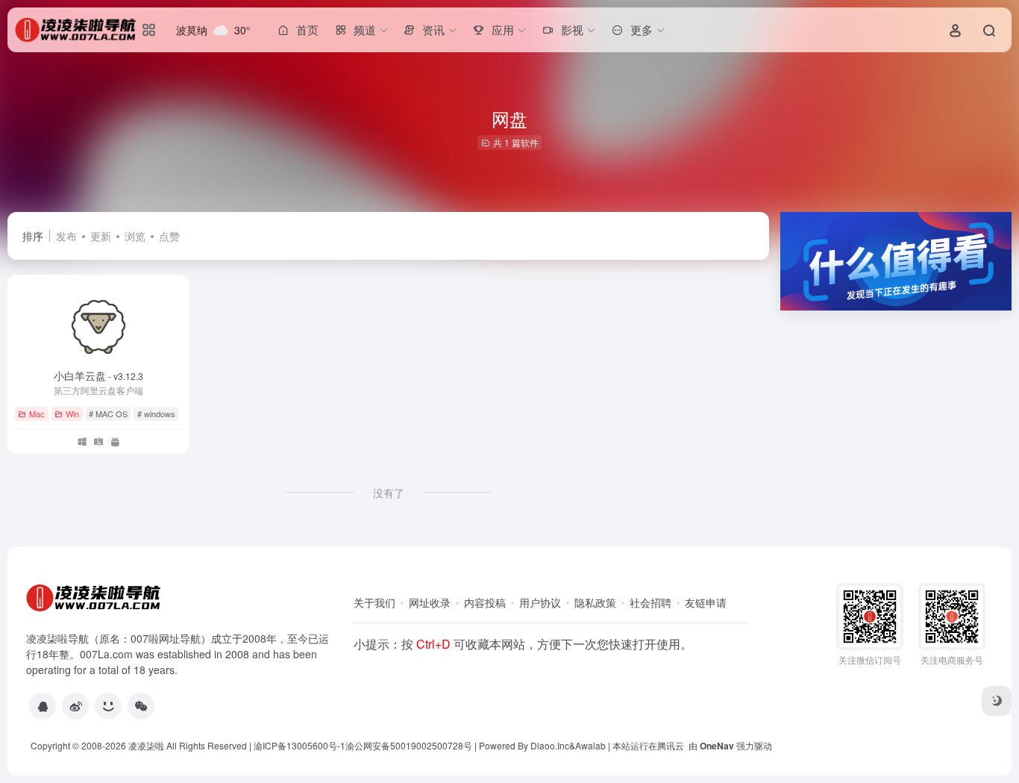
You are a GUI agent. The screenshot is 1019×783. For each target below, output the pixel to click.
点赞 (169, 235)
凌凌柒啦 (146, 745)
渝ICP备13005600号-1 (299, 745)
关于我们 (374, 602)
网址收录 (430, 602)
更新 (100, 235)
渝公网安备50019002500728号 (408, 745)
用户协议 (540, 602)
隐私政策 (595, 602)
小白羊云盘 (98, 375)
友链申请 (706, 602)
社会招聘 (650, 602)
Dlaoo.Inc (549, 745)
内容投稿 (485, 602)
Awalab (590, 745)
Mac (37, 413)
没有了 (388, 492)
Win (72, 413)
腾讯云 (670, 745)
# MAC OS (108, 413)
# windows (156, 413)
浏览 (135, 235)
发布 (66, 235)
